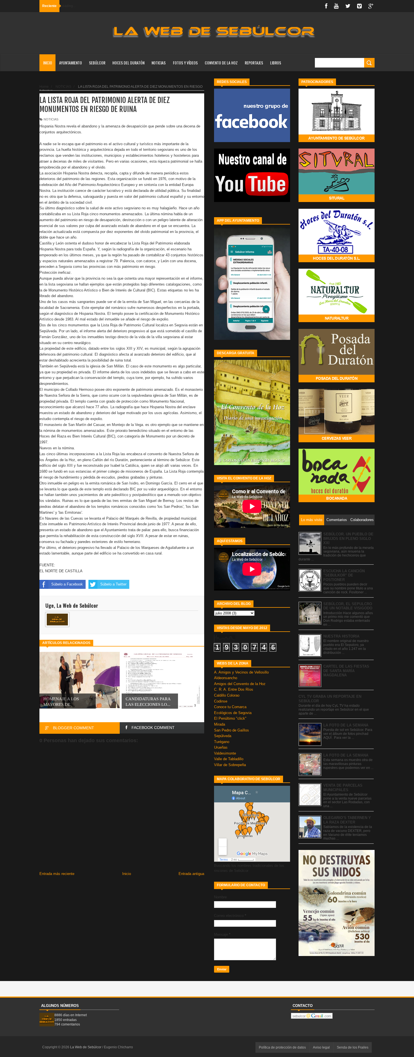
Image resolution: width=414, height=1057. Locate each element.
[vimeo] (359, 6)
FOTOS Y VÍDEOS (185, 63)
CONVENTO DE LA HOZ (221, 63)
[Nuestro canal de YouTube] (252, 201)
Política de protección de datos (282, 1047)
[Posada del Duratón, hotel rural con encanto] (337, 381)
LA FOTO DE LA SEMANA (345, 725)
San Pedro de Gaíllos (231, 730)
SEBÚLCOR (97, 63)
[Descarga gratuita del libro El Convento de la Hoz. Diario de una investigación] (252, 464)
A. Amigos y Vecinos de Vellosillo (241, 672)
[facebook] (326, 6)
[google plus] (371, 6)
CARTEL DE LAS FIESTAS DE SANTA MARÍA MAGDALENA (346, 670)
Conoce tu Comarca (230, 707)
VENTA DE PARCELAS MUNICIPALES (342, 787)
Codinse (220, 701)
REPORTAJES (254, 63)
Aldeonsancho (225, 678)
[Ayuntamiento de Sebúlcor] (337, 141)
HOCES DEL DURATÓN (128, 63)
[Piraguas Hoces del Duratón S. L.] (337, 261)
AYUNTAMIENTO (70, 63)
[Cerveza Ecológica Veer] (337, 441)
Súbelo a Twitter (113, 584)
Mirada (219, 724)
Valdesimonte (225, 753)
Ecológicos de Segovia (232, 713)
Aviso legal (321, 1047)
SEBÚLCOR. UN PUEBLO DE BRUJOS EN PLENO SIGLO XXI (348, 538)
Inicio (47, 63)
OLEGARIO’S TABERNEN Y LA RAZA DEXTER (347, 820)
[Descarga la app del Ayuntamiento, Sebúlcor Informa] (252, 338)
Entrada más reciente (56, 874)
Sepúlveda (222, 736)
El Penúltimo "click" (230, 718)
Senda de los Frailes (352, 1047)
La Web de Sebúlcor (86, 1047)
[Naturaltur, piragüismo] (337, 321)
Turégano (221, 742)
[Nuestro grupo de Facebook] (252, 141)
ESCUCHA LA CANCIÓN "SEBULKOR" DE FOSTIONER (344, 575)
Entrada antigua (191, 874)
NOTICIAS (159, 63)
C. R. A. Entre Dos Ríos (233, 689)
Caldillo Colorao (226, 695)
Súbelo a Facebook (67, 584)
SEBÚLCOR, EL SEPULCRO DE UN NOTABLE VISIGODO (347, 606)
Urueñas (221, 747)
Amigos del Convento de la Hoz (240, 684)
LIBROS (275, 63)
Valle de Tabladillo (228, 759)
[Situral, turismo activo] (337, 201)
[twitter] (347, 6)
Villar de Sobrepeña (230, 765)
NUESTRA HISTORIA (341, 636)
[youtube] (336, 6)
